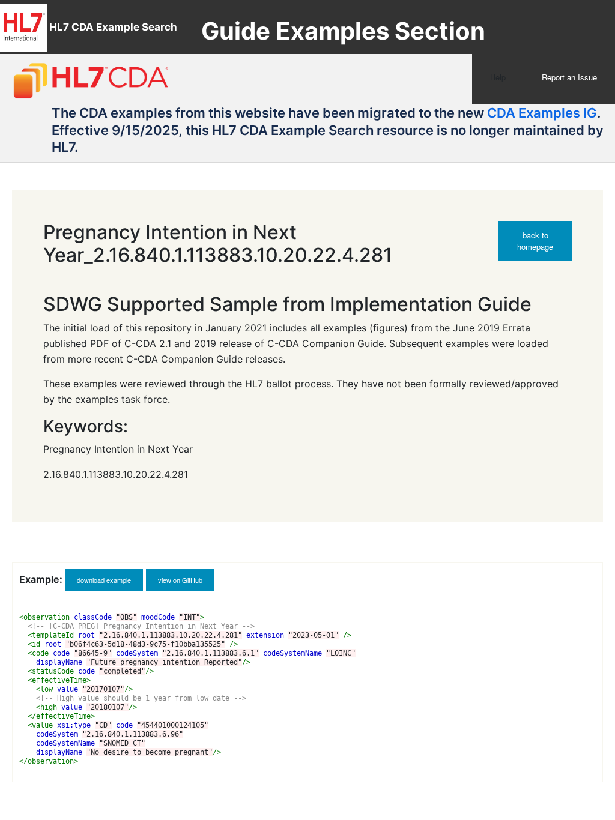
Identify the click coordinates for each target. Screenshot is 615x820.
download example (104, 580)
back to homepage (535, 240)
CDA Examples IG (542, 113)
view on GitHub (180, 580)
